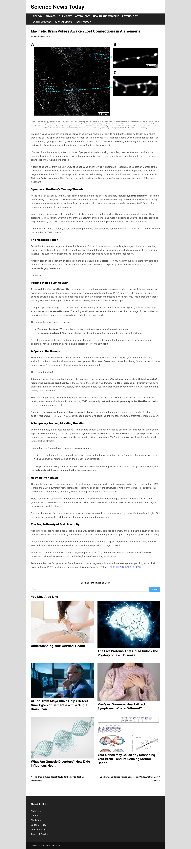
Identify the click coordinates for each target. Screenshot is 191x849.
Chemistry (65, 16)
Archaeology (63, 21)
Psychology (130, 16)
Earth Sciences (42, 21)
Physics (50, 16)
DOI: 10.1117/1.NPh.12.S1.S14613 (124, 567)
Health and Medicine (106, 16)
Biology (37, 16)
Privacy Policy (38, 829)
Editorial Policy (38, 825)
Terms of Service (39, 834)
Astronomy (82, 16)
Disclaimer (36, 820)
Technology (83, 21)
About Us (36, 811)
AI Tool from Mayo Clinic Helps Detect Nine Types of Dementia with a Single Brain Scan (59, 705)
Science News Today (57, 6)
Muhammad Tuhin (37, 36)
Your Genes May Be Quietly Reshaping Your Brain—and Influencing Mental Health (126, 759)
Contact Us (37, 815)
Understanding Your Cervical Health (58, 646)
